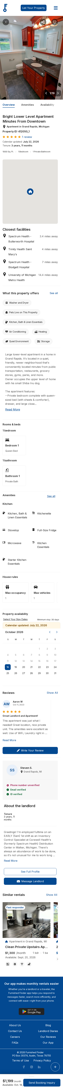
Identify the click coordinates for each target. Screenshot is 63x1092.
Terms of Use (20, 1060)
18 (8, 667)
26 (15, 673)
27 (23, 673)
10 (55, 654)
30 (47, 673)
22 (39, 667)
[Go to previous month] (49, 632)
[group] (26, 947)
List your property (33, 7)
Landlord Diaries (48, 1031)
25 (7, 673)
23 (47, 667)
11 (8, 661)
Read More (9, 740)
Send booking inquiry (42, 1082)
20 (23, 667)
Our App (48, 1042)
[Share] (43, 22)
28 (31, 673)
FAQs (15, 1042)
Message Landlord (32, 881)
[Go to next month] (56, 632)
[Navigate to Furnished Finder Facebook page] (23, 1067)
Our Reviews (48, 1036)
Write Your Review (32, 750)
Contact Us (15, 1031)
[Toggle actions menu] (55, 1066)
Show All (52, 692)
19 (16, 667)
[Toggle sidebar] (56, 7)
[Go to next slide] (58, 93)
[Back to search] (6, 22)
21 (31, 667)
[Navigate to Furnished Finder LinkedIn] (39, 1067)
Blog (48, 1025)
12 (16, 661)
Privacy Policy (42, 1060)
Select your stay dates (15, 619)
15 (39, 661)
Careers (15, 1036)
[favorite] (43, 908)
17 (55, 661)
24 (55, 667)
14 (31, 661)
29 (39, 673)
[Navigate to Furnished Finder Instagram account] (31, 1067)
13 (24, 661)
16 (47, 661)
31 (55, 673)
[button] (48, 619)
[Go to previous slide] (46, 93)
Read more (12, 409)
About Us (15, 1025)
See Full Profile (30, 871)
